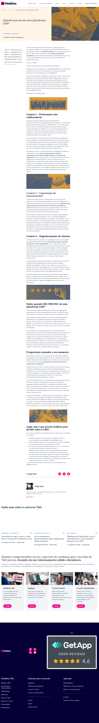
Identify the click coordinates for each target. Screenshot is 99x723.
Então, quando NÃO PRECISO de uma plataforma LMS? (13, 57)
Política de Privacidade (71, 700)
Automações (5, 704)
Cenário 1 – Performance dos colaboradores (13, 50)
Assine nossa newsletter (10, 64)
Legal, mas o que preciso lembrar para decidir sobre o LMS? (13, 62)
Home (4, 10)
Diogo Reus (19, 37)
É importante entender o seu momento (13, 59)
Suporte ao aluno (7, 701)
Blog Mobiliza (68, 683)
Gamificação (5, 691)
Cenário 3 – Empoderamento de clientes (13, 54)
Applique (31, 683)
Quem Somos (32, 707)
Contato (66, 697)
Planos (30, 700)
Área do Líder (6, 698)
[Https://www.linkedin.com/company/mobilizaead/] (30, 652)
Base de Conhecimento (71, 689)
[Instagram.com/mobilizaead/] (30, 649)
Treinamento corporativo (10, 33)
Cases (30, 704)
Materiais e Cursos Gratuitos (73, 686)
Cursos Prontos (33, 689)
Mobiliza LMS (5, 683)
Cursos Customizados (35, 693)
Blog (11, 10)
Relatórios (4, 694)
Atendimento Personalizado (6, 687)
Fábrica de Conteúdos (35, 686)
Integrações (5, 707)
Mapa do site (67, 702)
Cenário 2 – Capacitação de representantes (13, 52)
